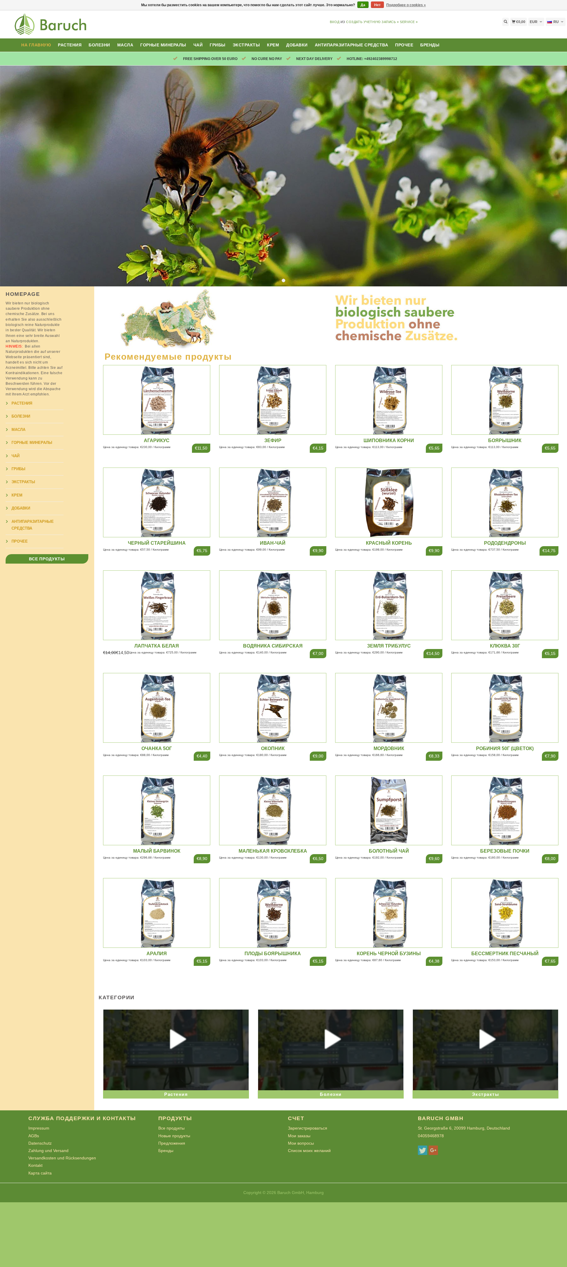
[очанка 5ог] (156, 707)
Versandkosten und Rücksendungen (62, 1158)
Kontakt (35, 1165)
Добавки (297, 45)
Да (363, 5)
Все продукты (47, 559)
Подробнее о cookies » (406, 5)
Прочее (404, 45)
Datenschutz (40, 1143)
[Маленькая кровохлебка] (272, 810)
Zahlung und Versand (48, 1150)
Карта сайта (40, 1173)
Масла (125, 45)
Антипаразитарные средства (351, 45)
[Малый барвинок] (156, 810)
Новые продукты (174, 1135)
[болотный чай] (389, 810)
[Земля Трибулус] (389, 604)
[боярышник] (505, 399)
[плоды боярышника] (272, 912)
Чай (198, 45)
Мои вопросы (301, 1143)
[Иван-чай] (272, 502)
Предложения (171, 1143)
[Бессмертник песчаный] (505, 912)
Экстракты (246, 45)
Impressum (38, 1128)
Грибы (218, 45)
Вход (334, 22)
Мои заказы (299, 1135)
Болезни (99, 45)
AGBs (33, 1135)
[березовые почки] (505, 810)
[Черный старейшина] (156, 502)
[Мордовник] (389, 707)
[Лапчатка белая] (156, 604)
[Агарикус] (156, 399)
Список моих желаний (309, 1150)
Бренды (429, 45)
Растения (70, 45)
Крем (273, 45)
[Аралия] (156, 912)
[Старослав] (70, 27)
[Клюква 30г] (505, 604)
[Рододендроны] (505, 502)
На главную (36, 45)
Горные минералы (163, 45)
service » (409, 22)
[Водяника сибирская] (272, 604)
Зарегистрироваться (307, 1128)
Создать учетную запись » (372, 22)
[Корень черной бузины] (389, 912)
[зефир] (272, 399)
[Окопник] (272, 707)
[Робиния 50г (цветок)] (505, 707)
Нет (377, 5)
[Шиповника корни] (389, 399)
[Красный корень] (389, 502)
